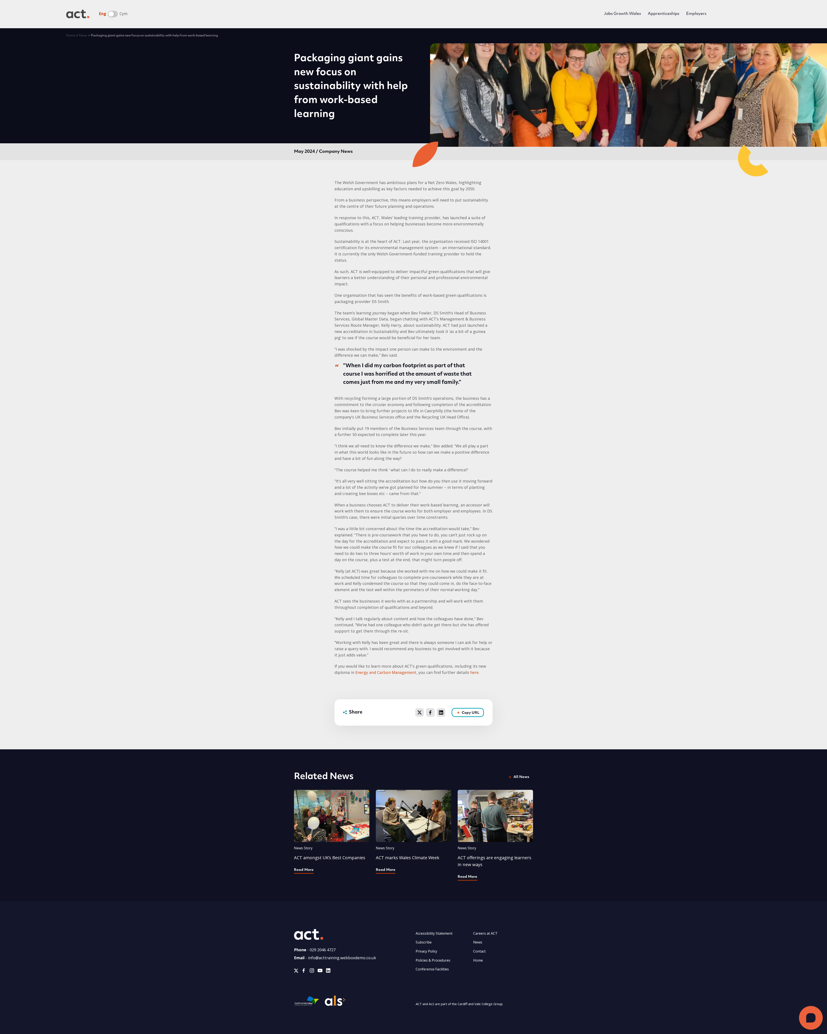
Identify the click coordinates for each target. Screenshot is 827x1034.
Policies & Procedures (433, 960)
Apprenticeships (663, 14)
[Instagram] (312, 971)
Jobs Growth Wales (622, 14)
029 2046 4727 (323, 949)
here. (474, 672)
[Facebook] (303, 971)
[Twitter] (296, 971)
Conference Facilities (432, 969)
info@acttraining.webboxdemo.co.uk (342, 957)
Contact (479, 951)
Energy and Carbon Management (385, 672)
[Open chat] (811, 1018)
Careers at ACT (485, 933)
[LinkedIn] (328, 971)
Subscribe (424, 942)
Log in (724, 14)
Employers (696, 14)
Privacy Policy (426, 951)
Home (70, 35)
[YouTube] (320, 971)
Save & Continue (464, 586)
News (83, 35)
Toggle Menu (754, 14)
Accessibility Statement (434, 933)
